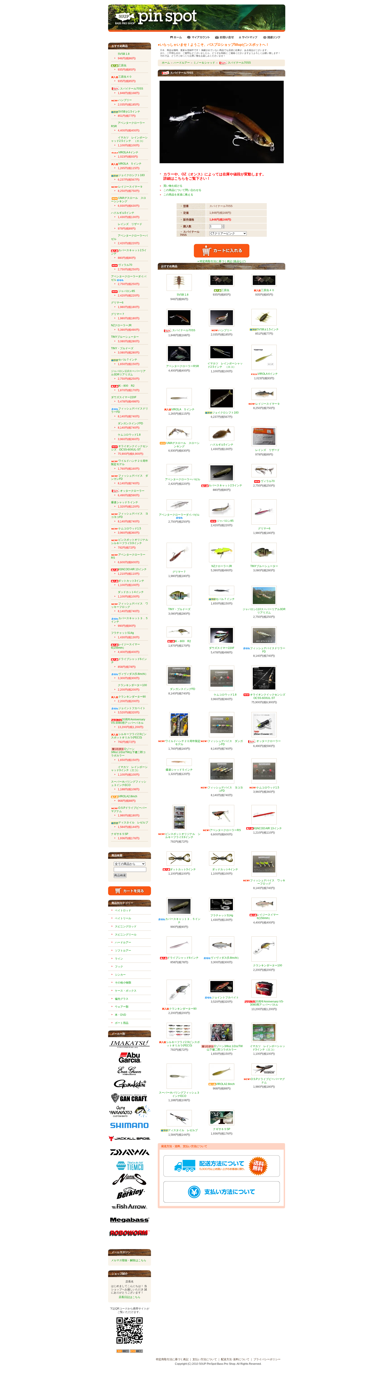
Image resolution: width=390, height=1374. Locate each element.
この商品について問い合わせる (182, 190)
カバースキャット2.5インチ (225, 485)
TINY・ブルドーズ (122, 348)
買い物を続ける (172, 185)
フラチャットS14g (122, 632)
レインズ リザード (130, 224)
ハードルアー (123, 942)
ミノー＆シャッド (204, 62)
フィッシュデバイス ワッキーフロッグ (129, 605)
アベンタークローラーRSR (182, 366)
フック (119, 966)
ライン (119, 958)
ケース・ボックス (126, 990)
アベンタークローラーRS (128, 556)
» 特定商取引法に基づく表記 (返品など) (221, 261)
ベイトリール (123, 918)
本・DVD (120, 1014)
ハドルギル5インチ (122, 212)
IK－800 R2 (126, 385)
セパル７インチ (127, 359)
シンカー (120, 974)
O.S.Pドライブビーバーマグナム (268, 1081)
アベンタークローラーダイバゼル (179, 514)
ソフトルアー (123, 950)
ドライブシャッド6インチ (183, 957)
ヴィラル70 (125, 265)
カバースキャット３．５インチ (182, 920)
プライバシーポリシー (267, 1359)
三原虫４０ (125, 76)
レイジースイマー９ (130, 186)
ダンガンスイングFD (130, 423)
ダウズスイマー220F (123, 397)
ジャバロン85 (126, 291)
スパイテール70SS (131, 88)
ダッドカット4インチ (131, 592)
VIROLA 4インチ (128, 152)
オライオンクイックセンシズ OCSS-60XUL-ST (129, 448)
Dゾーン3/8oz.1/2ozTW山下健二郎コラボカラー (128, 752)
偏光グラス (121, 998)
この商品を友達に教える (178, 194)
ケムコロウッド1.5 (129, 528)
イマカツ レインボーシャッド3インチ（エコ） (129, 768)
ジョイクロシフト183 (131, 175)
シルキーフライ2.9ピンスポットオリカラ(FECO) (128, 736)
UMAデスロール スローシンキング (183, 444)
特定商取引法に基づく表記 (172, 1359)
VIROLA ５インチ (130, 163)
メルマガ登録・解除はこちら (128, 1260)
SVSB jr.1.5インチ (129, 111)
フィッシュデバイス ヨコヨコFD (225, 789)
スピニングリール (126, 934)
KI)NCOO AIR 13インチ (132, 569)
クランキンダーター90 (132, 696)
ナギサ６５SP (119, 834)
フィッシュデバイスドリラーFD (267, 650)
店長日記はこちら (129, 1297)
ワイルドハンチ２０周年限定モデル (182, 743)
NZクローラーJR (121, 325)
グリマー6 (117, 302)
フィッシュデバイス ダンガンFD (129, 477)
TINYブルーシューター (125, 336)
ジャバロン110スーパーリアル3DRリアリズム (128, 373)
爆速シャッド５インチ (124, 502)
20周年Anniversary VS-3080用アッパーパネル (128, 721)
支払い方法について (205, 1359)
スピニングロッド (126, 926)
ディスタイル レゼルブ (133, 822)
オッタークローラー (132, 490)
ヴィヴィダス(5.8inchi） (133, 674)
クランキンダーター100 (132, 685)
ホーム (166, 62)
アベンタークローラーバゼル (182, 479)
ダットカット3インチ (131, 580)
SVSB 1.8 (124, 53)
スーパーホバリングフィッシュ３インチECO (128, 783)
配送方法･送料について (235, 1359)
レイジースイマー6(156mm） (268, 916)
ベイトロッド (123, 910)
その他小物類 (123, 982)
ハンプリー (125, 100)
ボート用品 (121, 1023)
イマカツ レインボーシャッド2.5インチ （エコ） (129, 139)
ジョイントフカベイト (131, 708)
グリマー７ (118, 314)
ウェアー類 (121, 1006)
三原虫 (122, 65)
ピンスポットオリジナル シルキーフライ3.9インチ (131, 541)
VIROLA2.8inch (127, 796)
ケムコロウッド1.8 (129, 434)
